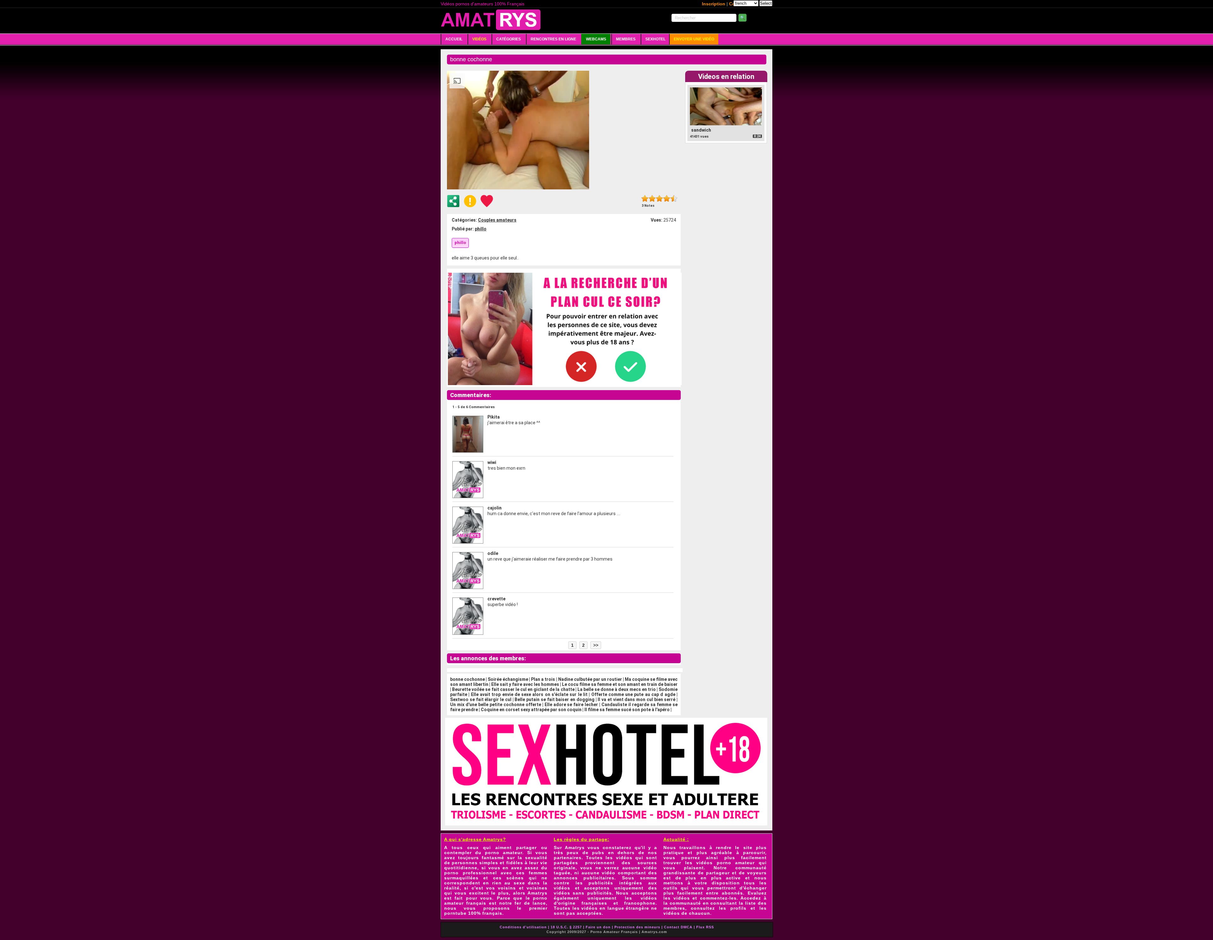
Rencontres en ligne (553, 39)
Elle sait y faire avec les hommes (525, 684)
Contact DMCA (678, 927)
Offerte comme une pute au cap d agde (633, 694)
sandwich (701, 130)
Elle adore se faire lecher (571, 704)
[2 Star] (652, 198)
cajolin (494, 507)
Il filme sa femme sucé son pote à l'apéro (627, 709)
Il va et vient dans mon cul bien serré (636, 699)
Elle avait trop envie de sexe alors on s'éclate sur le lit (529, 694)
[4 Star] (666, 198)
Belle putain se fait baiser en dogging (554, 699)
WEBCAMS (596, 39)
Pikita (493, 416)
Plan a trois (543, 679)
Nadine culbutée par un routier (590, 679)
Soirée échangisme (508, 679)
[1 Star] (645, 198)
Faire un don (598, 927)
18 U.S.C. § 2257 (566, 927)
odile (492, 553)
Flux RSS (705, 927)
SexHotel (655, 39)
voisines (537, 887)
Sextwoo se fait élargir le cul (480, 699)
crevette (496, 598)
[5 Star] (674, 198)
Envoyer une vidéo (694, 39)
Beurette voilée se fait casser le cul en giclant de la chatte (513, 689)
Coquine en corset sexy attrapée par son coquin (531, 709)
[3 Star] (659, 198)
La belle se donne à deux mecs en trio (616, 689)
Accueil (453, 39)
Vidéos (479, 39)
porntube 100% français (473, 913)
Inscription (713, 3)
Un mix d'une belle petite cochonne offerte (495, 704)
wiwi (491, 462)
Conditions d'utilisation (523, 927)
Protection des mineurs (637, 927)
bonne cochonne (467, 679)
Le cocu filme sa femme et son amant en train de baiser (620, 684)
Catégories (508, 39)
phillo (480, 228)
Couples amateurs (497, 220)
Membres (626, 39)
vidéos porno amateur (725, 862)
